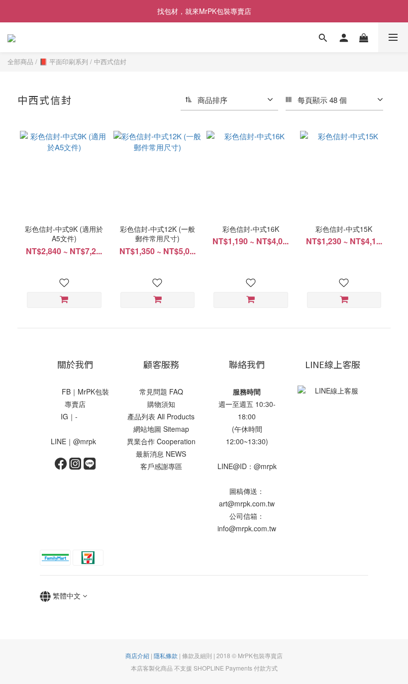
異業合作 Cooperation (161, 441)
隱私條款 (166, 655)
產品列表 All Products (161, 416)
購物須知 (161, 404)
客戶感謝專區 (161, 466)
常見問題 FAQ (161, 391)
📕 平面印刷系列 (63, 61)
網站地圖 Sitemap (161, 429)
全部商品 (20, 61)
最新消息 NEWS (161, 454)
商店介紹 (137, 655)
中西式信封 (110, 61)
